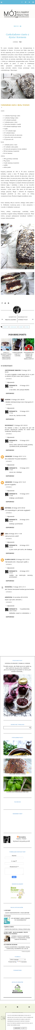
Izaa (6, 533)
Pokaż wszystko (26, 951)
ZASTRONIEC (7, 916)
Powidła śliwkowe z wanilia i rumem (17, 663)
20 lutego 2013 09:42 (18, 508)
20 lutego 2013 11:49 (15, 533)
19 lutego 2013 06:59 (17, 399)
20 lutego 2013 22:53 (22, 559)
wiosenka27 (9, 425)
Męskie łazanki (10, 319)
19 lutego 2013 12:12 (19, 456)
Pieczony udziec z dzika (17, 774)
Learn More (17, 1028)
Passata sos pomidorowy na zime (17, 792)
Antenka (8, 508)
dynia (27, 326)
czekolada (13, 326)
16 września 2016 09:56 (20, 597)
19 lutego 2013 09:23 (21, 425)
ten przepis (4, 63)
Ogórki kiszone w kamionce (17, 756)
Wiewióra (8, 587)
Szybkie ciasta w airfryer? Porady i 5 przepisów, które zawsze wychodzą (20, 938)
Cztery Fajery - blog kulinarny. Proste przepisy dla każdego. (16, 933)
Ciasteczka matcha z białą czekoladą (17, 929)
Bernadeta (13, 385)
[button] (17, 26)
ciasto (6, 326)
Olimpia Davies (10, 559)
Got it (24, 1028)
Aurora (7, 399)
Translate (23, 962)
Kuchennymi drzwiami (10, 944)
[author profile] (18, 309)
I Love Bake (7, 910)
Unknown (8, 456)
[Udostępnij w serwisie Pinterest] (8, 303)
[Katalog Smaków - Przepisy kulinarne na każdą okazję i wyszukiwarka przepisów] (17, 992)
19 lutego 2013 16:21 (19, 482)
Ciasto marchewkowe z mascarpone (17, 912)
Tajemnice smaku (9, 927)
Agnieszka (8, 597)
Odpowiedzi (10, 382)
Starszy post (23, 319)
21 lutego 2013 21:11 (19, 587)
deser (21, 326)
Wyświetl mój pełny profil (21, 841)
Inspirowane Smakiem (13, 370)
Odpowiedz (9, 378)
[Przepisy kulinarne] (17, 898)
